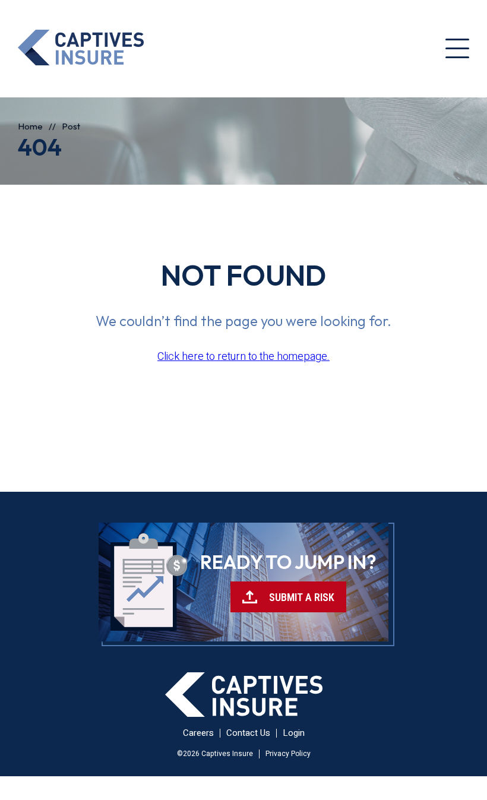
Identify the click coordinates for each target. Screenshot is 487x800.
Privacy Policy (288, 753)
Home (30, 126)
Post (71, 126)
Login (294, 732)
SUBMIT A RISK (301, 597)
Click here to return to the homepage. (243, 357)
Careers (198, 732)
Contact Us (248, 732)
